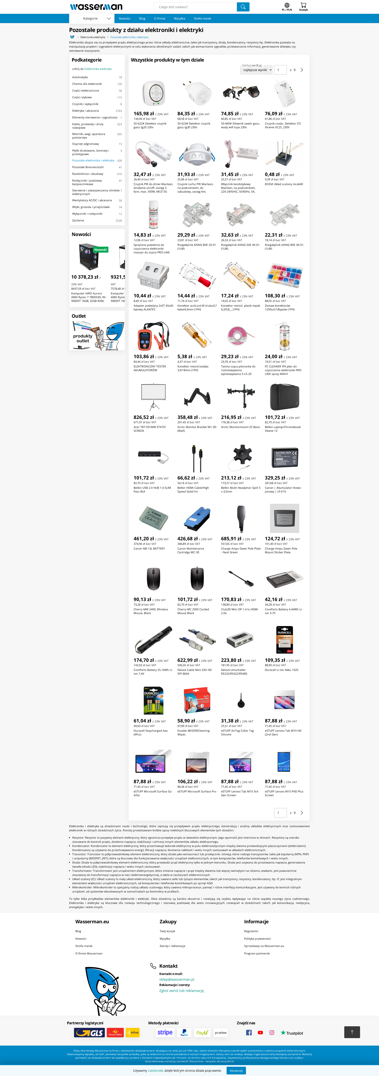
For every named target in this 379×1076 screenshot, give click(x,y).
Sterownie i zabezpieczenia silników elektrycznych (96, 192)
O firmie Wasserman (88, 953)
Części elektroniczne (85, 90)
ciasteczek (155, 1070)
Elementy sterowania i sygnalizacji (94, 117)
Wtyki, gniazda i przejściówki (91, 207)
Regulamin (251, 931)
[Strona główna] (72, 37)
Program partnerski (257, 953)
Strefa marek (202, 18)
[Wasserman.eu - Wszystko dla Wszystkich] (96, 7)
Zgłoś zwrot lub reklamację (181, 990)
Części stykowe (82, 97)
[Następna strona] (302, 70)
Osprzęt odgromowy (85, 144)
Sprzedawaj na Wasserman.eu (264, 946)
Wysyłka (179, 18)
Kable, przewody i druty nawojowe (87, 125)
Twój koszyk (167, 931)
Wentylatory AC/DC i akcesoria (92, 200)
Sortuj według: (252, 65)
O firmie (159, 18)
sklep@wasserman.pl (176, 979)
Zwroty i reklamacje (172, 946)
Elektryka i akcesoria (85, 110)
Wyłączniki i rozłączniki (87, 213)
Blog (142, 18)
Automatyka (80, 77)
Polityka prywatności (257, 938)
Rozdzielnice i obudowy (87, 174)
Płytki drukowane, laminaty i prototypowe (90, 152)
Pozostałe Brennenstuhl (88, 167)
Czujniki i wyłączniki (85, 104)
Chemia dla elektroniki (87, 84)
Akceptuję (236, 1070)
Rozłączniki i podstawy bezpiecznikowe (87, 182)
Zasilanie (78, 220)
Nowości (124, 18)
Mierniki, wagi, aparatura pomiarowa (88, 135)
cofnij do (92, 69)
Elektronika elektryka (93, 37)
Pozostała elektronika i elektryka (129, 37)
